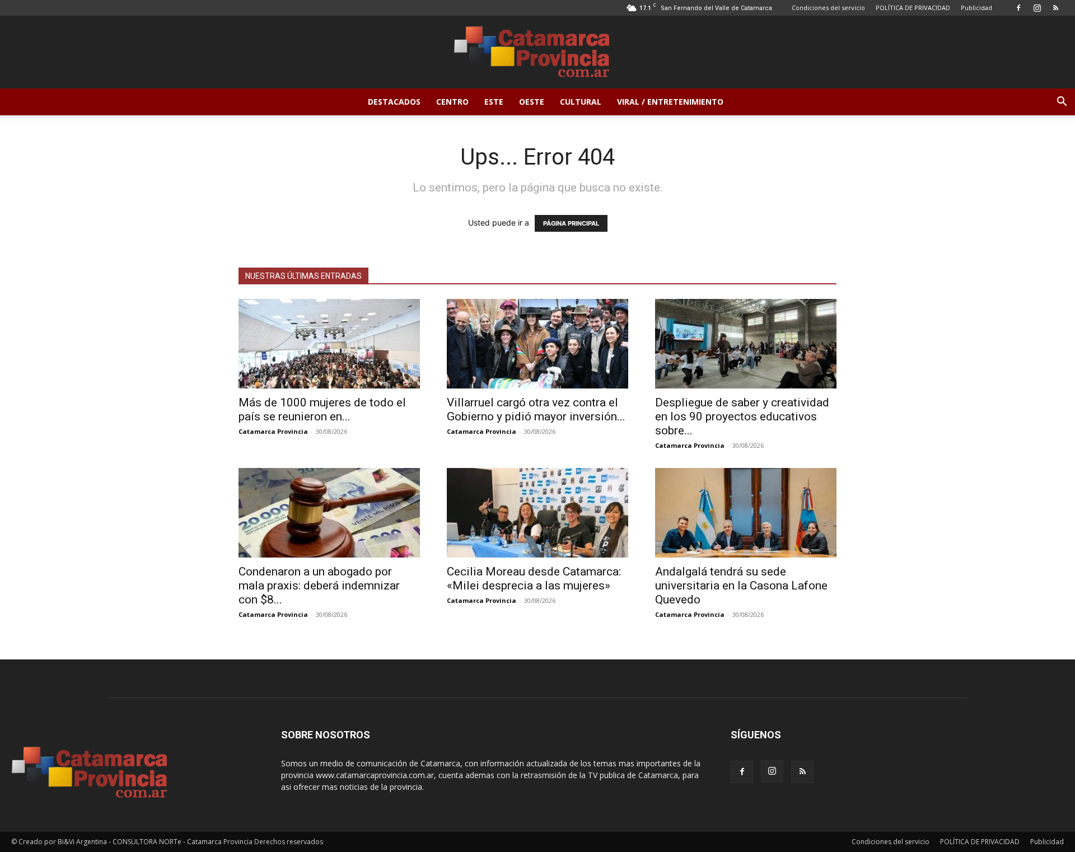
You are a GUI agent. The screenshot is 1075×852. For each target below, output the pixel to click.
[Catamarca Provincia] (537, 53)
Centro (452, 101)
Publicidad (976, 7)
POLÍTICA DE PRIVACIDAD (913, 7)
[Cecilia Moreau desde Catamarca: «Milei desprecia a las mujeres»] (537, 513)
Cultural (580, 101)
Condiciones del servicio (828, 7)
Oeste (531, 101)
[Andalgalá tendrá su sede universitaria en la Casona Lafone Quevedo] (745, 513)
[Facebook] (1018, 8)
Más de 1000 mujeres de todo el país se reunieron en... (322, 409)
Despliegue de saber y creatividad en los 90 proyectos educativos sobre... (742, 416)
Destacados (394, 101)
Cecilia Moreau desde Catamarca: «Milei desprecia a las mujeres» (534, 578)
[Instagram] (1037, 8)
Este (493, 101)
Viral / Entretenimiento (670, 101)
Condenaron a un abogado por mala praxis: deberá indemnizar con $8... (319, 585)
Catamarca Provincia (273, 431)
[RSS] (1055, 8)
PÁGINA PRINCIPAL (571, 223)
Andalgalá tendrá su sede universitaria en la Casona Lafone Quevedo (741, 585)
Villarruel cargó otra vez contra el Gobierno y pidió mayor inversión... (536, 409)
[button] (1061, 102)
